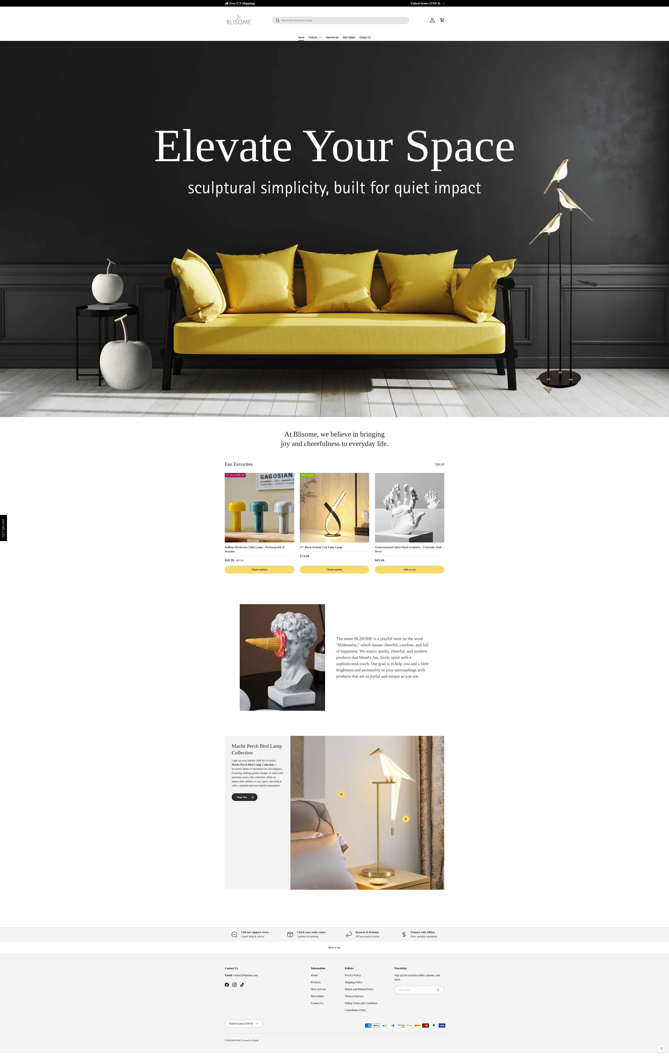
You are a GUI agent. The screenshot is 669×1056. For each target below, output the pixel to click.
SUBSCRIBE (310, 543)
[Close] (331, 498)
